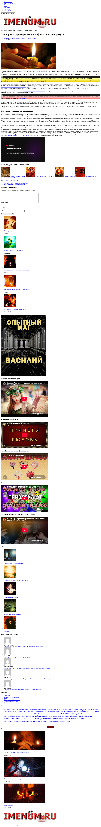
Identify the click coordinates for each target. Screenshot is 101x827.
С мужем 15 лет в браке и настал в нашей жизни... (17, 657)
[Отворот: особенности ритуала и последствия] (10, 287)
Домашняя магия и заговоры (11, 38)
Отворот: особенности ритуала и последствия (16, 289)
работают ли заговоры (77, 718)
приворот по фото (63, 716)
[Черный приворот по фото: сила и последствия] (10, 267)
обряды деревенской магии (16, 713)
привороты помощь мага (46, 718)
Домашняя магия (8, 4)
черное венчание (64, 721)
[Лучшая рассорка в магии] (10, 228)
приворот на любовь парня (35, 716)
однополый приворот (26, 713)
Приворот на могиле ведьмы (19, 709)
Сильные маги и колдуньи (11, 701)
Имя (2, 205)
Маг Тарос (6, 631)
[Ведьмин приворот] (24, 802)
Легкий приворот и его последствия (13, 250)
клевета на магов (7, 713)
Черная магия (7, 7)
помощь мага (76, 713)
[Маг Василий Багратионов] (10, 594)
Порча (5, 6)
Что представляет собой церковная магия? (15, 309)
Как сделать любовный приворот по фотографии (17, 752)
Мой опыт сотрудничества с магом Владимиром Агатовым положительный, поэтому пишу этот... (30, 679)
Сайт (2, 211)
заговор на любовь (88, 709)
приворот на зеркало (8, 716)
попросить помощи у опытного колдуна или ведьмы (15, 87)
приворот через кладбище (14, 718)
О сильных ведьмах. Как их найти (13, 614)
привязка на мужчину (62, 718)
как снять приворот (73, 711)
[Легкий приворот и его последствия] (10, 247)
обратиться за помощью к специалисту (34, 91)
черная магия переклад (54, 721)
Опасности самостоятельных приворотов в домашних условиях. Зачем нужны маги (26, 778)
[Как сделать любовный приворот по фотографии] (24, 749)
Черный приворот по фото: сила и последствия (16, 270)
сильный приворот (39, 721)
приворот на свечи (52, 716)
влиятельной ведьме (24, 135)
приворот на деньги (93, 713)
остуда (31, 713)
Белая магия (7, 9)
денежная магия (36, 709)
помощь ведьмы (65, 713)
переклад (41, 713)
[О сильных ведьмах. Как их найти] (10, 611)
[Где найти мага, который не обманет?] (10, 560)
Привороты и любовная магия (28, 38)
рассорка (88, 718)
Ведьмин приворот (9, 805)
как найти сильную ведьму (60, 711)
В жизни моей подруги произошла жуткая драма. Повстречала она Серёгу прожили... (27, 668)
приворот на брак (86, 713)
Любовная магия (8, 3)
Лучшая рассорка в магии (11, 231)
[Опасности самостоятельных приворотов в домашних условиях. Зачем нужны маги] (24, 776)
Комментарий (4, 202)
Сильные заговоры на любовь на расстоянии (16, 580)
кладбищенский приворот (88, 711)
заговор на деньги (77, 709)
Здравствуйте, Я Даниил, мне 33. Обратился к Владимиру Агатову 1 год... (24, 646)
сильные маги (24, 721)
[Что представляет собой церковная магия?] (10, 306)
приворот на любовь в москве (17, 716)
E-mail (3, 208)
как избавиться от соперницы (43, 711)
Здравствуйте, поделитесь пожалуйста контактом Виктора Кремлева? (22, 689)
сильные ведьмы (13, 721)
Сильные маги (8, 2)
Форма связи (7, 10)
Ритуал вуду (30, 709)
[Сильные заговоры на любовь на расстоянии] (10, 577)
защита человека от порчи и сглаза (22, 711)
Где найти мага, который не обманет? (14, 563)
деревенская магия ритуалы (57, 709)
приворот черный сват (30, 718)
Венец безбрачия (7, 709)
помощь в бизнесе (55, 713)
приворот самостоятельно (12, 180)
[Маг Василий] (23, 375)
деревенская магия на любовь (46, 709)
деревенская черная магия (67, 709)
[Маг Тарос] (10, 628)
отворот (36, 713)
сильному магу (12, 135)
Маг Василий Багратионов (11, 597)
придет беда (21, 98)
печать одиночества (47, 713)
